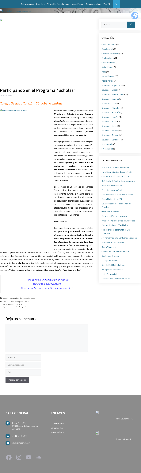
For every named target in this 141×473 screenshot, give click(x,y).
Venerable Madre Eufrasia (58, 4)
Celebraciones (107, 58)
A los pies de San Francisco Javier (115, 278)
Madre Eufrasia (107, 76)
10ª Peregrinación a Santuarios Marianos (119, 238)
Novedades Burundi (110, 99)
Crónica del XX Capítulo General (115, 251)
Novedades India (108, 121)
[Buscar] (131, 25)
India (103, 71)
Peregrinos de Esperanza (112, 269)
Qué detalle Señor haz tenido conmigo (118, 181)
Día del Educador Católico (12, 304)
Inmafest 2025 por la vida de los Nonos (118, 220)
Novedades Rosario (110, 135)
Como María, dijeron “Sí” (112, 199)
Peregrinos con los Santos (112, 190)
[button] (116, 4)
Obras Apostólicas (93, 4)
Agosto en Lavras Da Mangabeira (15, 307)
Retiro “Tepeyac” (108, 247)
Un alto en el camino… (111, 211)
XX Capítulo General (110, 260)
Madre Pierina (77, 4)
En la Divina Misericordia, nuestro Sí (116, 172)
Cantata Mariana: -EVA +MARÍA (114, 225)
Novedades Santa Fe (110, 139)
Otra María (40, 4)
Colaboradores (108, 62)
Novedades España (109, 117)
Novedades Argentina (11, 298)
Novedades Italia (108, 126)
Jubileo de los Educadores (112, 242)
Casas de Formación (110, 53)
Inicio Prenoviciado (109, 274)
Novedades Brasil (109, 90)
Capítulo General (108, 44)
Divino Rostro (107, 67)
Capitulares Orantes (110, 256)
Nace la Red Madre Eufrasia (113, 265)
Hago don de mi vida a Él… (113, 185)
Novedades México (109, 130)
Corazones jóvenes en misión (114, 216)
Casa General (107, 49)
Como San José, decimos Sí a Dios (116, 176)
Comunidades (57, 428)
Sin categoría (107, 144)
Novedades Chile (108, 103)
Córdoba (6, 301)
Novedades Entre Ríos (111, 112)
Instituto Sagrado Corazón (20, 301)
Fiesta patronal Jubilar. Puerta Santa (117, 194)
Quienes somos (57, 423)
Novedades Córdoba (27, 298)
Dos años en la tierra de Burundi (115, 167)
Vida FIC (107, 4)
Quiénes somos (27, 4)
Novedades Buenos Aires (112, 94)
